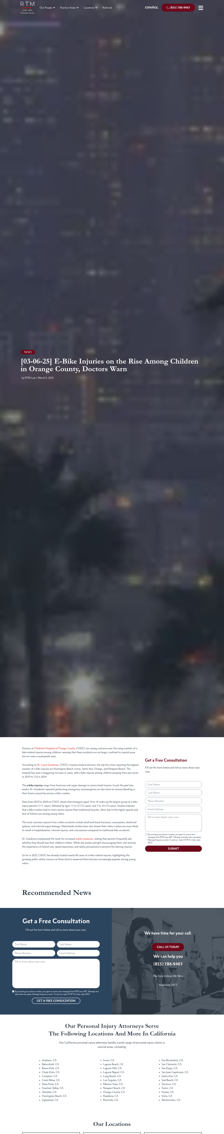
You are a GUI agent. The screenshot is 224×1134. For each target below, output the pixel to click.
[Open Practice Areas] (77, 7)
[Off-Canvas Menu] (200, 8)
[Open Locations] (96, 7)
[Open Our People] (54, 7)
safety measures (84, 838)
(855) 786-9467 (168, 964)
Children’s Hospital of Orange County (54, 748)
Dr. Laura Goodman (48, 764)
